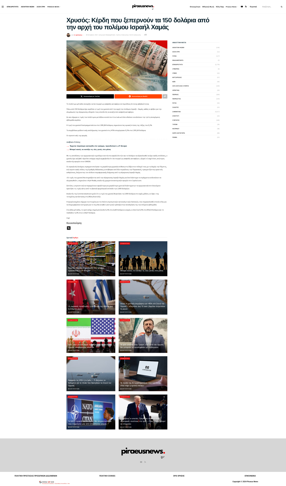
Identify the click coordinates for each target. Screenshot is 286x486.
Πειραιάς (175, 94)
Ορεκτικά (175, 90)
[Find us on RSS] (246, 6)
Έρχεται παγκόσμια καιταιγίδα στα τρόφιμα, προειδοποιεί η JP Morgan (98, 146)
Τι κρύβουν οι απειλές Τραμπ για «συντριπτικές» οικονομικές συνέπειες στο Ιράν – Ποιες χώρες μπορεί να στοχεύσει (142, 421)
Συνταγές (176, 120)
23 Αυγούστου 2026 (74, 274)
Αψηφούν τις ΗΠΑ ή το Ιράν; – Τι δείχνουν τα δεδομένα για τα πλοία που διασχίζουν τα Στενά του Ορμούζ (89, 383)
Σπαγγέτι (175, 116)
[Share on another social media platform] (164, 96)
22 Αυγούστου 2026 (126, 389)
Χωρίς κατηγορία (178, 133)
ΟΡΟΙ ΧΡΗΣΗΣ (178, 476)
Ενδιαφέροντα (177, 60)
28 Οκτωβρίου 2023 (92, 35)
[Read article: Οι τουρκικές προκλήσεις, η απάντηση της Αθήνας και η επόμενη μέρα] (90, 297)
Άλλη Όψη (41, 7)
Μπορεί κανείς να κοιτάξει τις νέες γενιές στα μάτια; (90, 149)
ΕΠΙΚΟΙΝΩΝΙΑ (250, 476)
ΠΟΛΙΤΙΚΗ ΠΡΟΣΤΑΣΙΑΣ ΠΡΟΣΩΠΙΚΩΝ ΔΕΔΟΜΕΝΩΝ (36, 476)
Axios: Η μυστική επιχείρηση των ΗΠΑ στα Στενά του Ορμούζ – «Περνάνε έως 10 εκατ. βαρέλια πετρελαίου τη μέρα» (142, 306)
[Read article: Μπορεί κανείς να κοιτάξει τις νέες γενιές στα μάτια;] (143, 258)
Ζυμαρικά (175, 69)
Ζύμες (174, 73)
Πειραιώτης (176, 99)
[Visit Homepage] (143, 6)
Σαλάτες (175, 107)
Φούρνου (175, 129)
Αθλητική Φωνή (27, 7)
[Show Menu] (3, 7)
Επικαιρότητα (12, 7)
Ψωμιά (174, 137)
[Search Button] (282, 6)
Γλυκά (174, 56)
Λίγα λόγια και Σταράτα (180, 86)
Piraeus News (53, 7)
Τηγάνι (174, 124)
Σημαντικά (176, 112)
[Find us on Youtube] (242, 6)
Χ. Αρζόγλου (78, 35)
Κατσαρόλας (177, 77)
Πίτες (174, 103)
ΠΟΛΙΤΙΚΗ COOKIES (107, 476)
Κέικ (173, 82)
